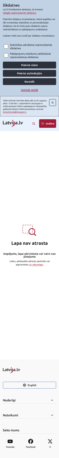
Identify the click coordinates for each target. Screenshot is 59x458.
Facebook (31, 447)
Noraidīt (29, 81)
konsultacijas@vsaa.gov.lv (14, 112)
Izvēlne (50, 123)
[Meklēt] (34, 123)
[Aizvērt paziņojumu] (52, 102)
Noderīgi (9, 400)
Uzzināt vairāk (29, 89)
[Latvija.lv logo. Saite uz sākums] (13, 123)
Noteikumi (10, 415)
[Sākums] (29, 370)
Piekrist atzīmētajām (29, 73)
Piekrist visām (29, 65)
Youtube (10, 447)
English (32, 385)
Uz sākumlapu (36, 264)
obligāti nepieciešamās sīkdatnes (19, 13)
